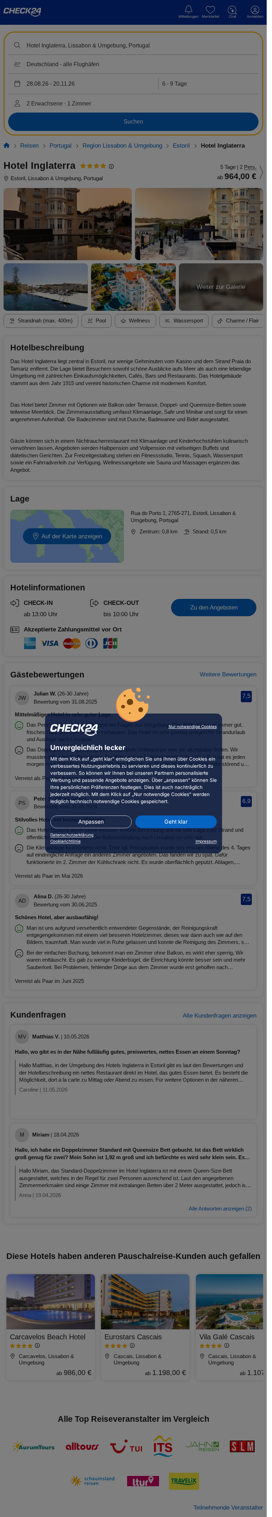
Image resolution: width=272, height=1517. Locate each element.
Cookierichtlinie (65, 841)
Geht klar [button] (176, 821)
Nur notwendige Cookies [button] (193, 726)
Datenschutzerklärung (72, 834)
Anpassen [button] (91, 821)
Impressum (206, 841)
